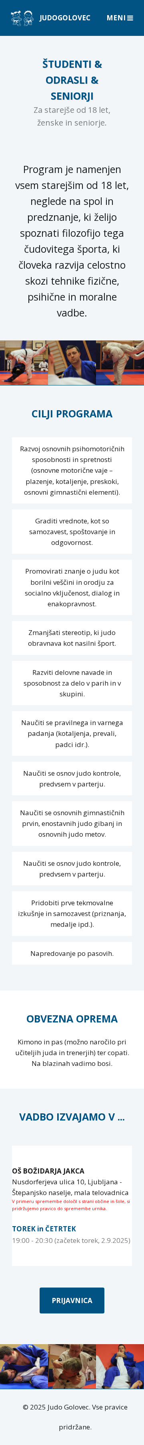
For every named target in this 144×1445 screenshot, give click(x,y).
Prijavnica (72, 1300)
